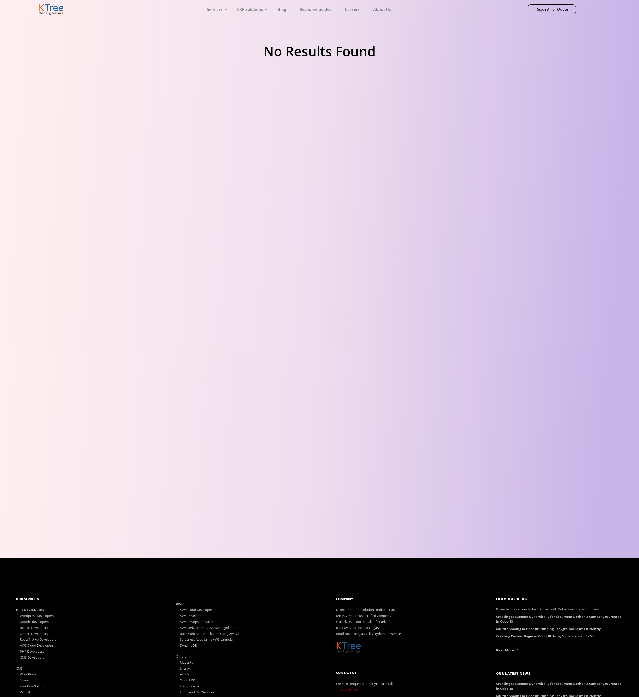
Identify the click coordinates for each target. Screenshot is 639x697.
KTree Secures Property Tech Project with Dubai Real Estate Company (547, 609)
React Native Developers (38, 639)
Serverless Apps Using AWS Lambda (206, 639)
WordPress (28, 674)
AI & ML (185, 674)
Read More (505, 650)
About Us (382, 9)
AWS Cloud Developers (37, 645)
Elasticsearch (189, 686)
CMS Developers (32, 657)
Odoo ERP (187, 680)
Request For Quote (552, 9)
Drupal (25, 692)
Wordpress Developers (37, 615)
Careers (352, 9)
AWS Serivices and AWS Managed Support (211, 627)
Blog (282, 9)
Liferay (185, 668)
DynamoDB (188, 645)
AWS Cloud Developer (196, 609)
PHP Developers (32, 651)
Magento (186, 662)
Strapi (24, 680)
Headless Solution (33, 686)
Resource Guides (315, 9)
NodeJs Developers (34, 633)
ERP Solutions (250, 9)
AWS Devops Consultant (198, 621)
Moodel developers (34, 621)
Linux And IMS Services (197, 692)
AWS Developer (191, 615)
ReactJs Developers (34, 627)
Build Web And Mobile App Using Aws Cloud (212, 633)
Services (215, 9)
